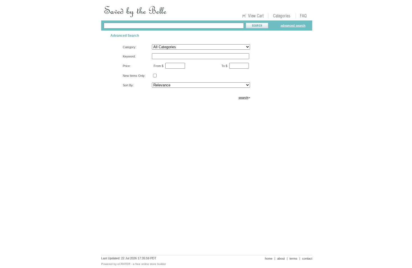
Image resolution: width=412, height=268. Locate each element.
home (268, 258)
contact (307, 258)
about (281, 258)
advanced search (293, 25)
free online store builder (150, 263)
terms (293, 258)
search (243, 97)
